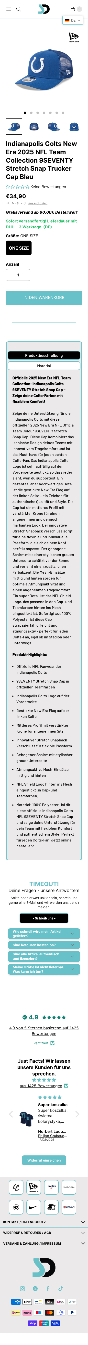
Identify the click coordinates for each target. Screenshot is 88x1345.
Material (44, 365)
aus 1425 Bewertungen (41, 1085)
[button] (18, 186)
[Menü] (9, 9)
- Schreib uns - (44, 918)
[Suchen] (18, 9)
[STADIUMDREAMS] (44, 9)
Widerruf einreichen (44, 1160)
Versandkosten (37, 203)
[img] (44, 1080)
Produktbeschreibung (44, 355)
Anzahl (12, 264)
